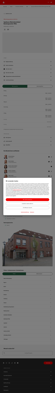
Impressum (32, 212)
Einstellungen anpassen (27, 207)
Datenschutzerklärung (17, 189)
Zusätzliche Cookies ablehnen (27, 203)
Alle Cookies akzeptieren (27, 199)
